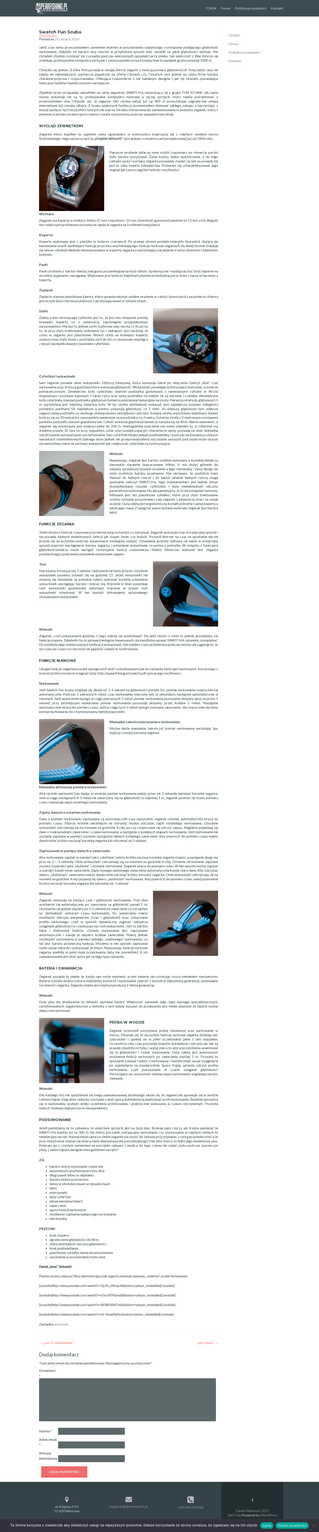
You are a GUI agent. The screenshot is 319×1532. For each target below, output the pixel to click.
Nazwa (45, 1431)
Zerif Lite (234, 1515)
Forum (225, 8)
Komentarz (47, 1373)
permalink (61, 1324)
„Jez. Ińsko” (207, 1343)
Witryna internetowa (48, 1455)
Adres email (48, 1442)
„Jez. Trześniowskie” (56, 1343)
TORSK (211, 8)
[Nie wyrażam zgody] (313, 1525)
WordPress (268, 1515)
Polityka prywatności (250, 8)
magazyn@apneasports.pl (128, 1506)
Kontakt (277, 8)
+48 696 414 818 (190, 1507)
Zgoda (266, 1525)
